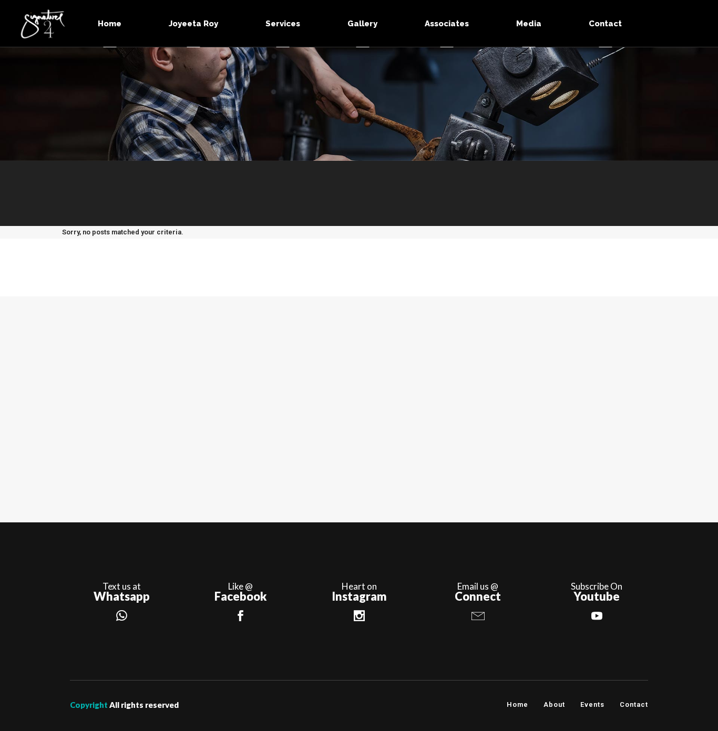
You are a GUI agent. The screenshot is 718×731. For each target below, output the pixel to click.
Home (517, 704)
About (554, 704)
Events (592, 704)
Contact (634, 704)
